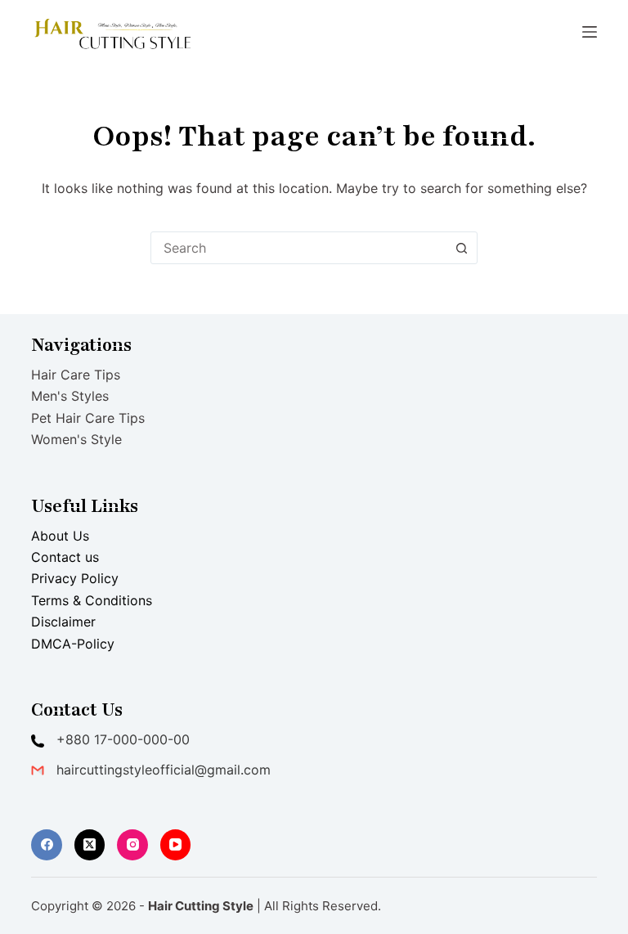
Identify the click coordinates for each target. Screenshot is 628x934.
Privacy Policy (75, 578)
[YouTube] (175, 844)
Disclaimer (63, 621)
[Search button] (461, 247)
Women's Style (76, 439)
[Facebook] (46, 844)
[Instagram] (132, 844)
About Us (60, 536)
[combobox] (298, 247)
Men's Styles (70, 396)
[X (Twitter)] (89, 844)
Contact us (65, 557)
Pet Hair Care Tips (88, 418)
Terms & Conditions (91, 600)
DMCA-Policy (72, 643)
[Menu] (589, 32)
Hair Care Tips (75, 374)
